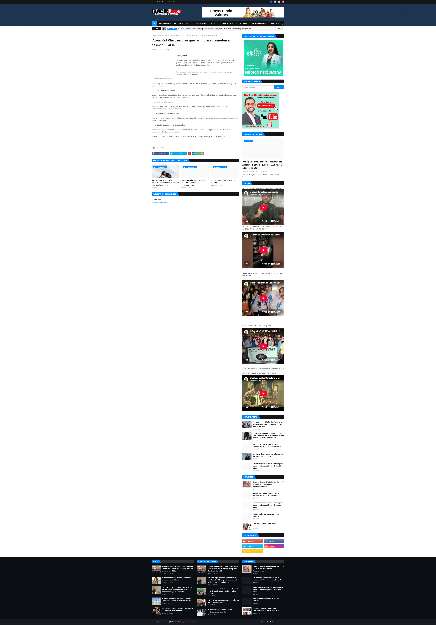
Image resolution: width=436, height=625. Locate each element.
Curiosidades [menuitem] (241, 24)
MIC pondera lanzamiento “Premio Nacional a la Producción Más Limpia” (267, 445)
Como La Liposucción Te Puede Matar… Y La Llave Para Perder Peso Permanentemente (268, 484)
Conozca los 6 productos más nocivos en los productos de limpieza (177, 609)
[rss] (252, 551)
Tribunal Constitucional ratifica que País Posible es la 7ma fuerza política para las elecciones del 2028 (177, 568)
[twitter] (275, 1)
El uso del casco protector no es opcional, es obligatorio (219, 611)
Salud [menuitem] (188, 24)
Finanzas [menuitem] (273, 24)
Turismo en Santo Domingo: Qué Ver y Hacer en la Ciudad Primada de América (176, 600)
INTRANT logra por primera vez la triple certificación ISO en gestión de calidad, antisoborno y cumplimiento (177, 589)
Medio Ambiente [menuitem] (258, 24)
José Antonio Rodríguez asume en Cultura (266, 515)
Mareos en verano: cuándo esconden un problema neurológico (177, 579)
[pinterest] (283, 1)
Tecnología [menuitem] (226, 24)
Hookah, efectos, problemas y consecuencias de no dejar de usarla (266, 525)
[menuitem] (154, 23)
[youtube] (252, 541)
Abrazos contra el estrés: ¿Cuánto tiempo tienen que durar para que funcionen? (165, 182)
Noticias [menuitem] (177, 24)
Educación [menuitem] (200, 24)
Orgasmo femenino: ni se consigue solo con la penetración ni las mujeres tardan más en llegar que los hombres (268, 435)
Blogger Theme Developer (188, 622)
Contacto (172, 2)
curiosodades (167, 35)
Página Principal (157, 35)
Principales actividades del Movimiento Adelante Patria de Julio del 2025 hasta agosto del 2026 (210, 29)
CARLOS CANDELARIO (160, 50)
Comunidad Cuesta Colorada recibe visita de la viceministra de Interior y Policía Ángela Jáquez (223, 591)
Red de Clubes (162, 2)
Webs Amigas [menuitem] (164, 24)
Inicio (153, 2)
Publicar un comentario (160, 203)
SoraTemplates (164, 622)
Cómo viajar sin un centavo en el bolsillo (224, 181)
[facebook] (271, 1)
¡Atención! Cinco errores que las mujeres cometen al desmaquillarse (194, 182)
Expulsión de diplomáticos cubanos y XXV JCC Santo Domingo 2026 (268, 455)
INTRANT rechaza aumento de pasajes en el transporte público (223, 601)
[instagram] (279, 1)
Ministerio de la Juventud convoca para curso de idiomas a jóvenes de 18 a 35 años (268, 466)
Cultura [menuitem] (213, 24)
